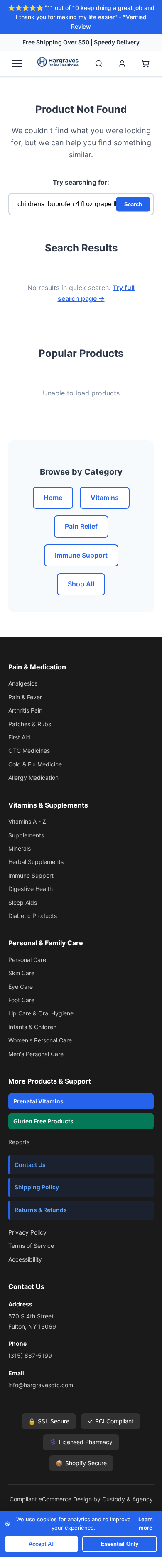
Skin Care (21, 972)
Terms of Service (31, 1245)
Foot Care (21, 999)
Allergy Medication (33, 777)
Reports (18, 1141)
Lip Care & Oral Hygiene (41, 1013)
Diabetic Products (32, 915)
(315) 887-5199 (30, 1355)
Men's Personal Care (36, 1053)
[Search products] (99, 63)
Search (133, 204)
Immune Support (81, 555)
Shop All (81, 584)
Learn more (145, 1523)
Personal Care (27, 959)
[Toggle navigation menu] (16, 63)
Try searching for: (81, 182)
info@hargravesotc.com (40, 1385)
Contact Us (30, 1164)
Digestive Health (30, 888)
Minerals (19, 848)
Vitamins (105, 497)
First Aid (19, 737)
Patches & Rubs (29, 723)
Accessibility (25, 1259)
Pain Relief (81, 526)
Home (53, 497)
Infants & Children (32, 1026)
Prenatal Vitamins (38, 1101)
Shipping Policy (37, 1187)
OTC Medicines (29, 750)
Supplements (26, 835)
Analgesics (22, 683)
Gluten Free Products (43, 1121)
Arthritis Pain (25, 710)
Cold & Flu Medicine (35, 764)
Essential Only (119, 1544)
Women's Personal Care (40, 1040)
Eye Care (20, 986)
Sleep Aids (22, 902)
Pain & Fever (25, 696)
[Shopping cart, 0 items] (145, 63)
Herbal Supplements (36, 861)
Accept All (42, 1544)
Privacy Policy (27, 1232)
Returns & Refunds (41, 1209)
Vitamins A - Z (27, 821)
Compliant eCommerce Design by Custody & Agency (81, 1499)
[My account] (122, 63)
